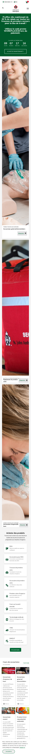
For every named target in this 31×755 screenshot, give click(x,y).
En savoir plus (15, 650)
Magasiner (22, 380)
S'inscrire (21, 233)
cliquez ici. (22, 747)
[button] (28, 9)
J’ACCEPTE (9, 751)
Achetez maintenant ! (15, 51)
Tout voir (26, 663)
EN (16, 2)
